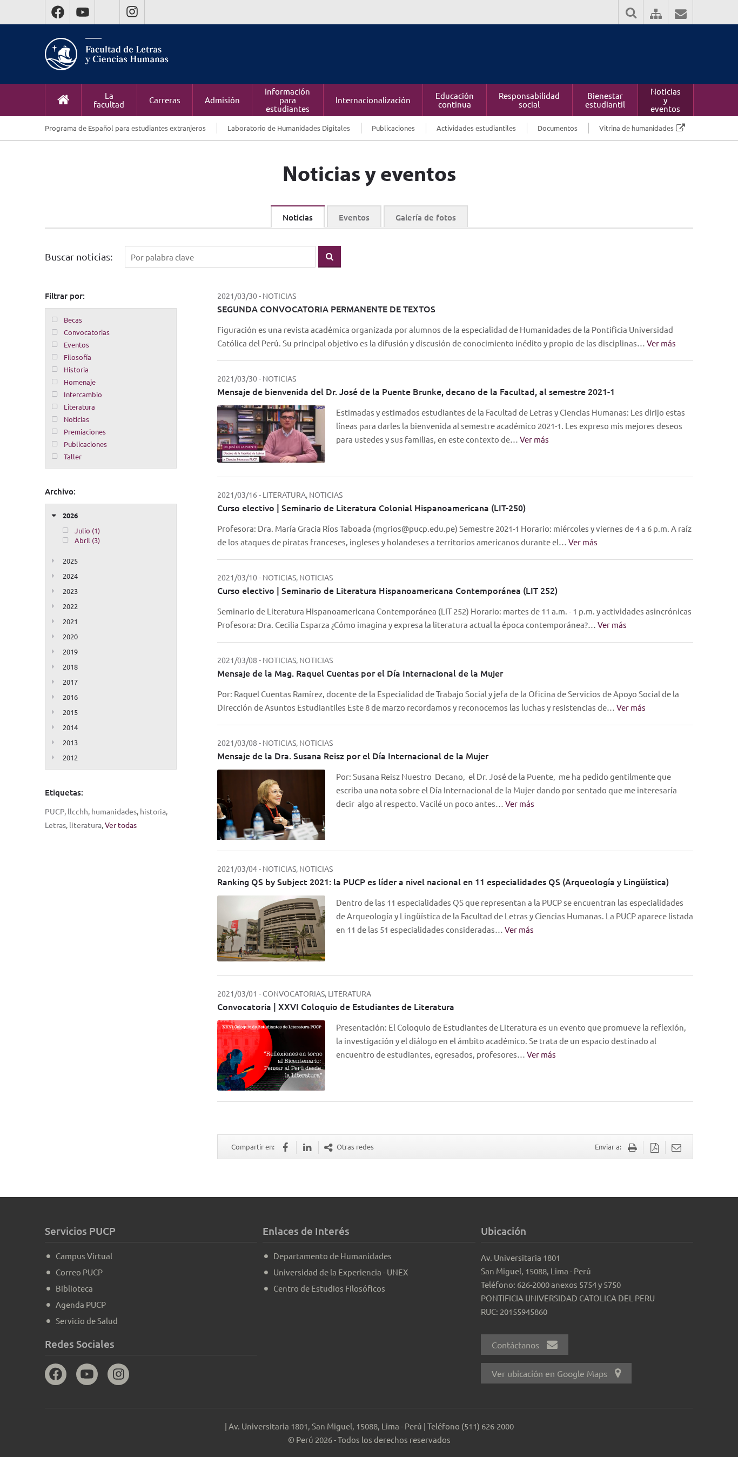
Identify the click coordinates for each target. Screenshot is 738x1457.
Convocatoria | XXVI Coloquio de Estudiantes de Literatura (335, 1006)
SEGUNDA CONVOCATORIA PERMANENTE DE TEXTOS (326, 309)
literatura (85, 825)
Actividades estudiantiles (476, 127)
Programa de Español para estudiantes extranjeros (125, 127)
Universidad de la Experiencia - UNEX (340, 1272)
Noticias (298, 217)
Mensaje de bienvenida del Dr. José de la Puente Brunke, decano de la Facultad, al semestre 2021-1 (416, 391)
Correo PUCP (79, 1272)
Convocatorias (87, 332)
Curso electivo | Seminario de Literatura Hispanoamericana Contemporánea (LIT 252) (387, 590)
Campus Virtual (84, 1256)
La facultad (108, 99)
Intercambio (83, 394)
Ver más (661, 343)
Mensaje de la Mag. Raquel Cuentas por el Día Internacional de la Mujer (360, 673)
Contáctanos (516, 1344)
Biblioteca (74, 1288)
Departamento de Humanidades (332, 1256)
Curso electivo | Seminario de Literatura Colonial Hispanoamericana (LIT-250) (371, 507)
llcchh (78, 811)
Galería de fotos (425, 217)
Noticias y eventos (665, 99)
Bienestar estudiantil (605, 99)
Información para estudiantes (287, 99)
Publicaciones (393, 127)
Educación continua (454, 99)
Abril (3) (87, 540)
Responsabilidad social (529, 99)
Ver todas (121, 825)
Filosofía (77, 357)
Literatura (79, 406)
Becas (73, 319)
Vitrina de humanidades (636, 127)
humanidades (114, 811)
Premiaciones (85, 431)
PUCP (54, 811)
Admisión (222, 100)
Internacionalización (373, 100)
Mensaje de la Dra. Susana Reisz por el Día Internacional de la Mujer (352, 755)
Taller (73, 456)
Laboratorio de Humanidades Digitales (288, 127)
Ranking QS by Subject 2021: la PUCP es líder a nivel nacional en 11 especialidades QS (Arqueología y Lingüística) (443, 881)
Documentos (558, 127)
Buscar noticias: (78, 256)
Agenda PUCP (81, 1304)
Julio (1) (87, 530)
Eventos (354, 217)
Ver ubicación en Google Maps (550, 1373)
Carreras (164, 100)
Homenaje (80, 381)
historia (153, 811)
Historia (76, 369)
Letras (55, 825)
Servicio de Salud (87, 1320)
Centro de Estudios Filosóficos (329, 1288)
